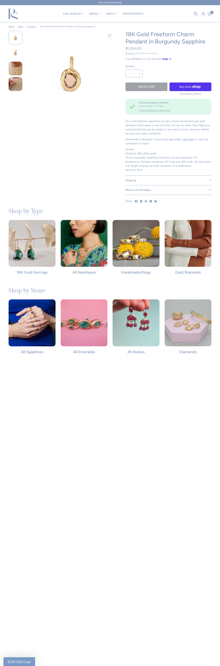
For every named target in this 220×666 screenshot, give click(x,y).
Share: (128, 201)
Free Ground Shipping (110, 2)
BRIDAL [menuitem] (93, 13)
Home (11, 26)
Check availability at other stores (154, 110)
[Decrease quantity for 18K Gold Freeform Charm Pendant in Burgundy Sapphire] (128, 73)
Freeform (31, 26)
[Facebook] (136, 201)
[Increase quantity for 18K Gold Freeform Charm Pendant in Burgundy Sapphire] (139, 73)
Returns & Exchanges (138, 189)
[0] (208, 13)
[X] (141, 201)
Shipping (129, 53)
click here (188, 139)
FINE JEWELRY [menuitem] (72, 13)
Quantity (130, 66)
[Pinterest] (146, 201)
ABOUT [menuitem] (110, 13)
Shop (20, 26)
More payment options (190, 93)
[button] (19, 661)
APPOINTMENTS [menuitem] (133, 13)
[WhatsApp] (151, 201)
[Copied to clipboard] (155, 201)
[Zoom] (109, 35)
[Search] (195, 13)
